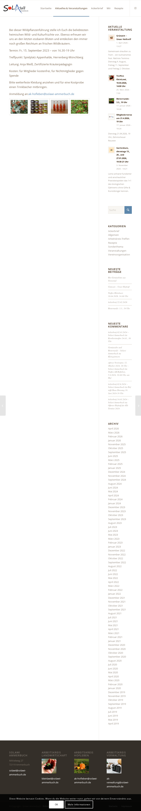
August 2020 (115, 660)
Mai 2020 (113, 672)
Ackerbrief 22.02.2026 (117, 302)
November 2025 (117, 444)
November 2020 (117, 649)
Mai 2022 (113, 578)
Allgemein (113, 235)
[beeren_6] (19, 106)
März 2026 (113, 432)
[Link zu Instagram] (135, 8)
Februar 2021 (115, 637)
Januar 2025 (114, 468)
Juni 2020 (113, 668)
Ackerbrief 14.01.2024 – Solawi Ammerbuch (118, 401)
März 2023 (113, 538)
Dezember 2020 (116, 645)
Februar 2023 (115, 542)
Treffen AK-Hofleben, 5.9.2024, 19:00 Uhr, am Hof (118, 374)
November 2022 (117, 554)
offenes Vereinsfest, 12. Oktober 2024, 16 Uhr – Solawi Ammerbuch (118, 365)
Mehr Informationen (79, 804)
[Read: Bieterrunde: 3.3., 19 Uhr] (111, 101)
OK (56, 804)
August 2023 (115, 523)
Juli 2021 (112, 617)
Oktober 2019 (115, 700)
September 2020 (117, 656)
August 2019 (115, 707)
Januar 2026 (114, 440)
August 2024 (115, 483)
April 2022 (113, 582)
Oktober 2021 (115, 605)
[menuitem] (46, 8)
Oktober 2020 (115, 652)
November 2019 (117, 696)
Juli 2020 (112, 664)
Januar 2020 (114, 688)
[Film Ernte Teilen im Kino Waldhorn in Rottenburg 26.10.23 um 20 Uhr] (138, 406)
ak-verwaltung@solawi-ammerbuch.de (118, 782)
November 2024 (117, 475)
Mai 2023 (113, 534)
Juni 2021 (113, 621)
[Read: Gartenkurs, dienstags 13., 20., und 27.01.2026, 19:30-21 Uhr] (111, 150)
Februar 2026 (115, 436)
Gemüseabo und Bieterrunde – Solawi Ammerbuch (117, 350)
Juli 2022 (112, 570)
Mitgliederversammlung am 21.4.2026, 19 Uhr (128, 118)
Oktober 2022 (115, 558)
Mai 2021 (113, 625)
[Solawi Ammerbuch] (16, 8)
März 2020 (113, 680)
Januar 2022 (114, 593)
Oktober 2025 (115, 448)
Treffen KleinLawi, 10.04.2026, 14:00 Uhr (118, 294)
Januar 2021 (114, 641)
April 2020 (113, 676)
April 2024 (113, 495)
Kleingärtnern (114, 356)
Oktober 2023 (115, 515)
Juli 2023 (112, 527)
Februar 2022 (115, 590)
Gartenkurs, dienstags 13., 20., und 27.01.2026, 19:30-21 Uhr (123, 155)
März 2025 (113, 460)
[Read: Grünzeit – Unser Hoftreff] (111, 37)
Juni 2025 (113, 456)
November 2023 (117, 511)
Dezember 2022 (116, 550)
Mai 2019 (113, 719)
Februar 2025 (115, 464)
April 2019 (113, 723)
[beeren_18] (79, 106)
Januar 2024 (114, 503)
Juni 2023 (113, 530)
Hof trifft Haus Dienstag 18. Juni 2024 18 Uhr (119, 390)
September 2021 (117, 609)
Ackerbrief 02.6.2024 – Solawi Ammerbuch (118, 386)
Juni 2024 (113, 487)
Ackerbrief (113, 231)
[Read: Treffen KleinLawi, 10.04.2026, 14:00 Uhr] (111, 78)
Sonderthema (115, 246)
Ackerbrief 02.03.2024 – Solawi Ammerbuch (118, 334)
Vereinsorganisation (119, 254)
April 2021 (113, 629)
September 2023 (117, 519)
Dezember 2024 (116, 471)
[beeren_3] (39, 106)
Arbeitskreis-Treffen (118, 238)
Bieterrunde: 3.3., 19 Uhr (119, 308)
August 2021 (115, 613)
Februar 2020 (115, 684)
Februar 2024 (115, 499)
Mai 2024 (113, 491)
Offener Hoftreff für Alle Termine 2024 (118, 407)
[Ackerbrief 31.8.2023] (3, 406)
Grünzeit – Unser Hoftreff (118, 286)
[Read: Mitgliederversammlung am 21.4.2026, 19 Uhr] (111, 116)
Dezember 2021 (116, 597)
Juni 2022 (113, 574)
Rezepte (112, 242)
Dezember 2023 (116, 507)
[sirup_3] (59, 106)
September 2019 (117, 704)
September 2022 (117, 562)
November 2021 (117, 601)
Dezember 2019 (116, 692)
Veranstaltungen (117, 250)
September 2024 (117, 479)
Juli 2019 (112, 711)
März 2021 (113, 633)
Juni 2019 (113, 715)
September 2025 (117, 452)
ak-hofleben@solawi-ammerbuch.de (51, 94)
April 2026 (113, 428)
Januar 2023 (114, 546)
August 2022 (115, 566)
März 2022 (113, 585)
